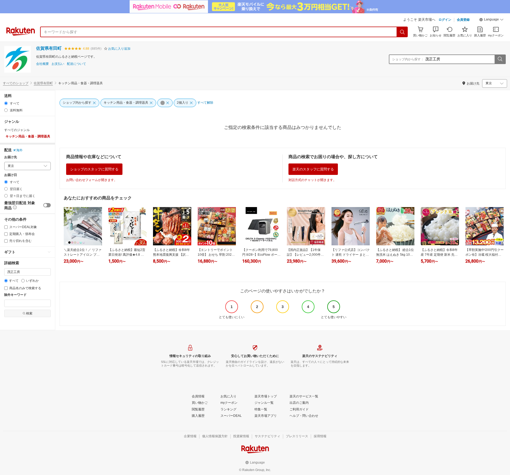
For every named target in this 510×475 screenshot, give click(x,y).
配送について (76, 64)
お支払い (58, 64)
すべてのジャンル (17, 130)
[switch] (47, 205)
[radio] (6, 103)
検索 (29, 313)
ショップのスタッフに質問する (94, 169)
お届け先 (10, 157)
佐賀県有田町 (49, 48)
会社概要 (42, 64)
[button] (491, 20)
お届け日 (10, 175)
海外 (19, 150)
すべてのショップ (15, 83)
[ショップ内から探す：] (500, 59)
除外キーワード (15, 295)
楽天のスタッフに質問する (313, 169)
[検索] (402, 32)
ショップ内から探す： (408, 59)
